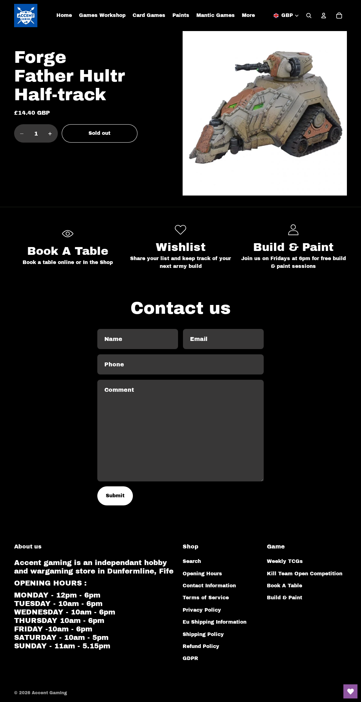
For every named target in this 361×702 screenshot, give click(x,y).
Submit (115, 495)
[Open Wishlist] (350, 691)
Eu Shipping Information (214, 622)
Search (192, 561)
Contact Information (209, 585)
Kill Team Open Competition (304, 573)
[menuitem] (248, 16)
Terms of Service (206, 597)
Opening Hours (202, 573)
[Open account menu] (323, 15)
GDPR (190, 658)
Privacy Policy (202, 610)
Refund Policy (201, 646)
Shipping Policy (203, 634)
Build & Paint (284, 597)
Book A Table (284, 585)
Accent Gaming (49, 692)
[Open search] (309, 15)
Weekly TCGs (285, 561)
